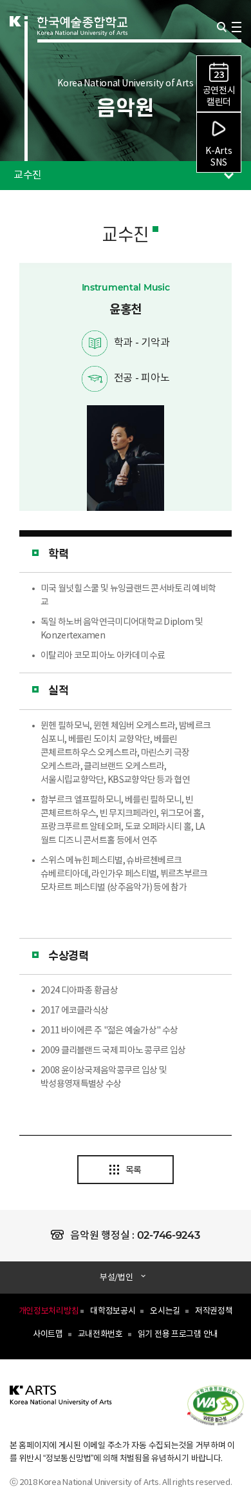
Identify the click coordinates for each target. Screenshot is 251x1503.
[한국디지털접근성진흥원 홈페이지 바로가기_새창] (222, 1404)
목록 (134, 1170)
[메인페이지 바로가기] (61, 1403)
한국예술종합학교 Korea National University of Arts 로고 (82, 42)
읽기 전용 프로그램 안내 (178, 1334)
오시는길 (165, 1311)
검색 (222, 27)
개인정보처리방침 (49, 1311)
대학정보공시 (112, 1311)
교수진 (21, 171)
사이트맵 (48, 1334)
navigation (236, 27)
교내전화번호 (100, 1334)
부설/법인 (116, 1278)
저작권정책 (214, 1311)
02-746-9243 (168, 1235)
